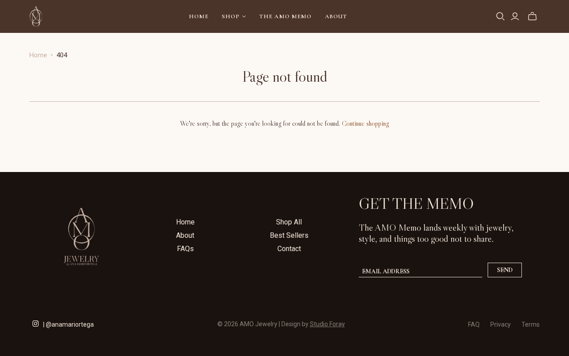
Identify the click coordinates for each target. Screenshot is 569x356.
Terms (530, 324)
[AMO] (36, 16)
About (336, 16)
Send (505, 270)
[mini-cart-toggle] (532, 16)
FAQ (474, 324)
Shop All (289, 222)
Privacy (500, 324)
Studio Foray (327, 324)
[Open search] (500, 16)
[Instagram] (35, 323)
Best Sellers (289, 235)
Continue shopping (365, 123)
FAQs (185, 248)
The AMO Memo (285, 16)
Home (198, 16)
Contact (289, 248)
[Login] (515, 16)
